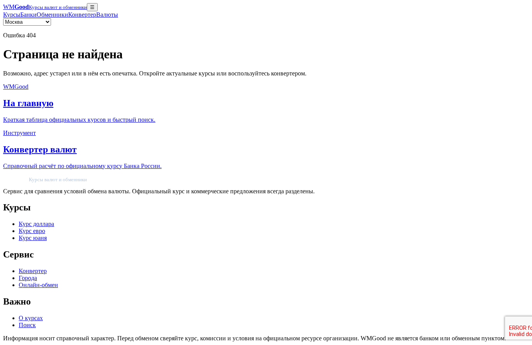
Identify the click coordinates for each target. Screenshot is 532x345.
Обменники (52, 14)
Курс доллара (36, 224)
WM (45, 7)
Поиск (27, 325)
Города (28, 278)
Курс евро (32, 231)
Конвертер (82, 14)
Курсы (11, 14)
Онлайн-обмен (38, 285)
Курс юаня (33, 238)
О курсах (31, 318)
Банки (28, 14)
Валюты (107, 14)
